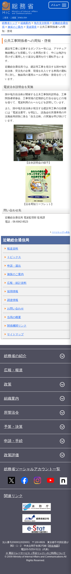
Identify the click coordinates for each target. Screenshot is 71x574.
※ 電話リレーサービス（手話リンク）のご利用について (35, 553)
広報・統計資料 (16, 282)
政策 (7, 384)
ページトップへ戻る (61, 232)
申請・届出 (14, 265)
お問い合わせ (15, 308)
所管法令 (11, 412)
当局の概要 (14, 317)
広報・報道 (13, 370)
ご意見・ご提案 (9, 18)
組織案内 (26, 22)
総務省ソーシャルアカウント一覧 (32, 469)
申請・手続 (13, 441)
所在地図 (53, 546)
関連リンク (13, 496)
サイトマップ (15, 334)
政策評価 (11, 455)
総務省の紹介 (15, 356)
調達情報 (12, 300)
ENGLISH (22, 18)
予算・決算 (13, 427)
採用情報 (12, 291)
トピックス (14, 257)
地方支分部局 (41, 22)
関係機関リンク (16, 325)
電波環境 (31, 26)
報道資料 (12, 248)
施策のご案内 (15, 26)
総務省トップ (9, 22)
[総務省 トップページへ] (20, 8)
